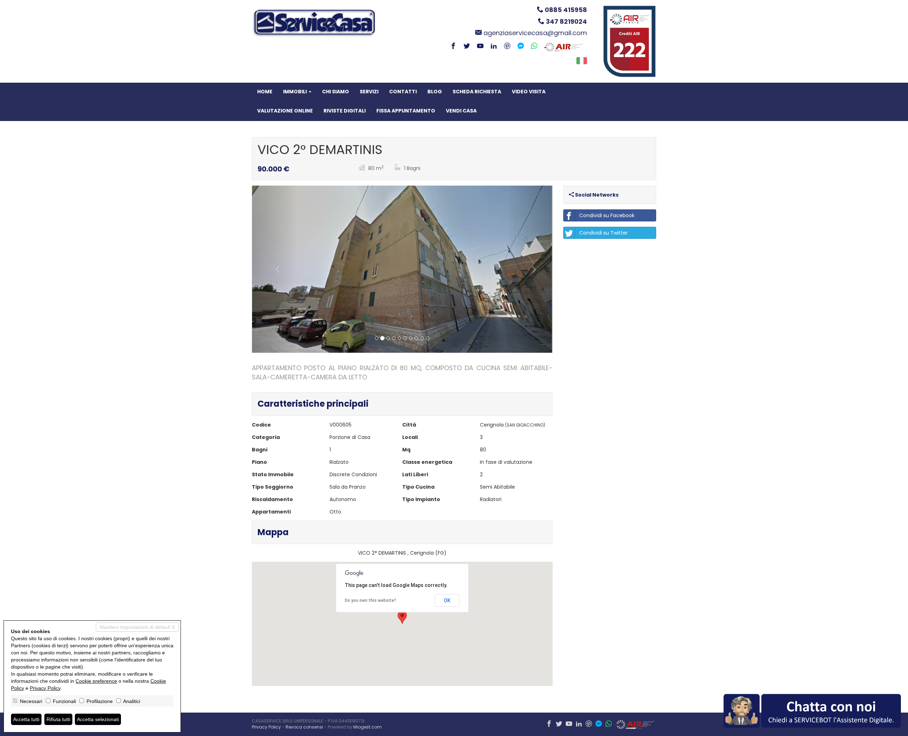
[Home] (314, 22)
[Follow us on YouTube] (480, 46)
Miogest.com (367, 727)
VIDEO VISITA (529, 91)
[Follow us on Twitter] (467, 46)
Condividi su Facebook (607, 215)
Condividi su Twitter (603, 232)
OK (447, 600)
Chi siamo (335, 91)
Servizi (369, 91)
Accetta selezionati (98, 719)
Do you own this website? (370, 600)
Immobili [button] (295, 91)
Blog (434, 91)
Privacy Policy (266, 727)
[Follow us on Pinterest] (507, 46)
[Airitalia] (564, 46)
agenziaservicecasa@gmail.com (535, 32)
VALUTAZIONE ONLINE (285, 110)
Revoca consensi (304, 727)
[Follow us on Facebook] (453, 46)
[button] (274, 269)
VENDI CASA (461, 110)
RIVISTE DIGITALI (344, 110)
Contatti (403, 91)
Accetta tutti (26, 719)
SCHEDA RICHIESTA (477, 91)
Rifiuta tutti (58, 719)
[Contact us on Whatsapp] (534, 46)
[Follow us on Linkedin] (494, 46)
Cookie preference (96, 681)
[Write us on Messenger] (521, 46)
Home (264, 91)
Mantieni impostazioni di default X (137, 627)
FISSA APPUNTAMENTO (405, 110)
